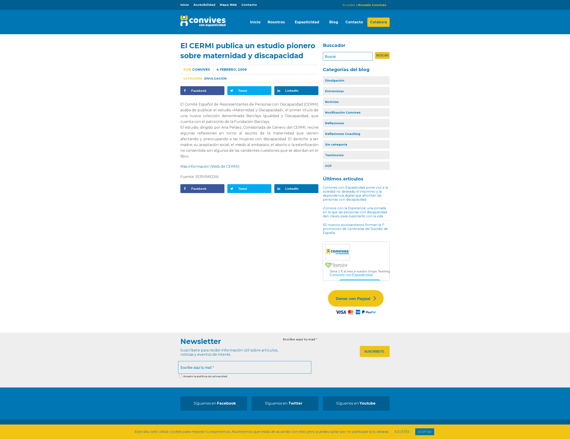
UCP (328, 166)
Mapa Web (228, 4)
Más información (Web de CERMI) (210, 166)
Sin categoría (336, 144)
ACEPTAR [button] (425, 431)
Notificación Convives (342, 112)
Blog (333, 22)
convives (196, 70)
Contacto (249, 4)
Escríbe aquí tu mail (300, 339)
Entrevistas (334, 91)
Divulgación (215, 78)
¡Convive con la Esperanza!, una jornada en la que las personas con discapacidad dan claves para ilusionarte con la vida (355, 212)
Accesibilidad (204, 4)
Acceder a (364, 5)
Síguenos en (215, 403)
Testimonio (334, 155)
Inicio (184, 4)
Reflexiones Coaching (342, 134)
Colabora (378, 22)
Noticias (332, 102)
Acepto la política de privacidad (205, 376)
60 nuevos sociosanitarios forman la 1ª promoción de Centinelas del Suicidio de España (355, 229)
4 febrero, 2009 (231, 70)
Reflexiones (334, 123)
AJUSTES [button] (402, 431)
